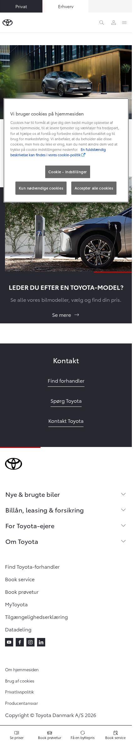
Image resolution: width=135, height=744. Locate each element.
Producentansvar (21, 703)
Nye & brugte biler (32, 494)
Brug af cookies (19, 680)
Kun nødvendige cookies (41, 187)
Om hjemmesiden (22, 669)
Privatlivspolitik (19, 691)
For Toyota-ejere (29, 525)
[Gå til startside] (8, 23)
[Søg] (101, 23)
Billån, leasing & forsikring (44, 510)
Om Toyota (21, 541)
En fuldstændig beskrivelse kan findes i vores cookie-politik (58, 151)
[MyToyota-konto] (114, 22)
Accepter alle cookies (94, 187)
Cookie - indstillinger (67, 171)
